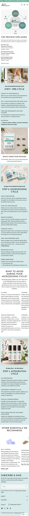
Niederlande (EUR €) (15, 504)
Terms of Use (18, 490)
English (23, 514)
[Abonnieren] (26, 486)
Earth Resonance (9, 512)
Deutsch (3, 504)
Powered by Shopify (19, 512)
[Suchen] (21, 4)
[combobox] (24, 514)
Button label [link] (4, 468)
